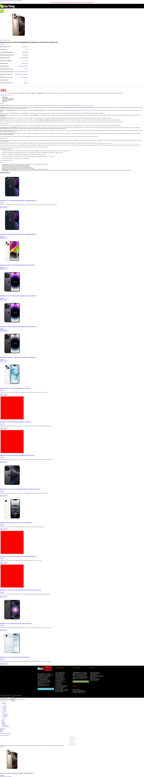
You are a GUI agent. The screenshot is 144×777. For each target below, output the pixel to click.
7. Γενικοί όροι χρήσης (59, 678)
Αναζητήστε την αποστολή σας (78, 690)
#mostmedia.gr (46, 682)
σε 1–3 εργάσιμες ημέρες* (23, 77)
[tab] (5, 97)
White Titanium (82, 107)
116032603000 (47, 685)
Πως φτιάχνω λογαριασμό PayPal (79, 692)
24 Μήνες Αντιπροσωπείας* (23, 66)
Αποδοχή (1, 746)
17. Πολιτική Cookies (59, 688)
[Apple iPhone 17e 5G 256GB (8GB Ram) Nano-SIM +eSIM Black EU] (12, 621)
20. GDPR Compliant (59, 691)
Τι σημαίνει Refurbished (94, 678)
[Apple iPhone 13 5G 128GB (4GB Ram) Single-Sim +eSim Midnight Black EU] (12, 198)
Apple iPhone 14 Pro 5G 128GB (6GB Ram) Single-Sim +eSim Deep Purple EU (18, 295)
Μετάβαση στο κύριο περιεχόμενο (16, 0)
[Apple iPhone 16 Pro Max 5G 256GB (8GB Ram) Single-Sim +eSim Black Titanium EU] (12, 486)
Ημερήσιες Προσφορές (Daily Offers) (97, 676)
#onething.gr (44, 683)
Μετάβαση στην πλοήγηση (5, 0)
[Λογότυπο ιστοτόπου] (7, 8)
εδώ (28, 158)
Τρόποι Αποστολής (76, 689)
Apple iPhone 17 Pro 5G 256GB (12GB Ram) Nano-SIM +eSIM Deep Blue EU (18, 556)
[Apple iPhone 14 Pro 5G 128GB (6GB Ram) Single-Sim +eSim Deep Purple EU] (12, 293)
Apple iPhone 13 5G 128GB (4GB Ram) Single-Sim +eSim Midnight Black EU (18, 200)
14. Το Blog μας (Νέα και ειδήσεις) (61, 685)
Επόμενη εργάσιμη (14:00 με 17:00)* (21, 74)
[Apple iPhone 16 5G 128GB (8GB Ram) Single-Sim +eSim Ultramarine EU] (12, 453)
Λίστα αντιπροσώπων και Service (6, 160)
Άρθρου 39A (58, 93)
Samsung (61, 150)
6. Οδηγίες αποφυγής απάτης (60, 677)
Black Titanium (69, 107)
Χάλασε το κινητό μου (94, 680)
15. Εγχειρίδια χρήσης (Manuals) (61, 686)
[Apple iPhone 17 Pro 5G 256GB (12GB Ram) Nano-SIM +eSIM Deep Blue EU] (12, 554)
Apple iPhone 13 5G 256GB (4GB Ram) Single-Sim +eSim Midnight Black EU (18, 234)
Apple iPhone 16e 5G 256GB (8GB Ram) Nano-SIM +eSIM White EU (16, 522)
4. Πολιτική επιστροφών (59, 675)
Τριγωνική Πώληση (93, 674)
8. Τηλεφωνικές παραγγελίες (60, 679)
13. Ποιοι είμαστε (58, 684)
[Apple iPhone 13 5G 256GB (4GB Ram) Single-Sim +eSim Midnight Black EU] (12, 232)
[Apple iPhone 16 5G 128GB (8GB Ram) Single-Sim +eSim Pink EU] (12, 419)
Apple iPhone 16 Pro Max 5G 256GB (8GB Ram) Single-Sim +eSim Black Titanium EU (20, 489)
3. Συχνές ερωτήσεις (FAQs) (60, 674)
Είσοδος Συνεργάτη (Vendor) (95, 673)
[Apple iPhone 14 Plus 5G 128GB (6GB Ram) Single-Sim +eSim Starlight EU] (12, 262)
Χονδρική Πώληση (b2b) (94, 672)
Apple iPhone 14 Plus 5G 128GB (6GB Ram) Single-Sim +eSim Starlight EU (17, 265)
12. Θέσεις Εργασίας (59, 683)
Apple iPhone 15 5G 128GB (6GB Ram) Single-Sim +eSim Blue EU (15, 388)
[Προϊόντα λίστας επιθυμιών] (141, 6)
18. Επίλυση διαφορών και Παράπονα (62, 689)
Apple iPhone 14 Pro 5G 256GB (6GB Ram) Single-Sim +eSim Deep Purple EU (18, 326)
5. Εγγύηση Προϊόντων (59, 676)
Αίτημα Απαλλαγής (119, 93)
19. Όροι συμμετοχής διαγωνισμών (61, 690)
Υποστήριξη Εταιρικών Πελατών (96, 675)
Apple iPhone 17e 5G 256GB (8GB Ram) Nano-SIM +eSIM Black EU (16, 623)
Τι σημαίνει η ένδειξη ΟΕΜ (95, 679)
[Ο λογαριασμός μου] (142, 6)
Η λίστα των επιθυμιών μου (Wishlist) (79, 691)
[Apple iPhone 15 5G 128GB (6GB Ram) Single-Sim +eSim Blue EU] (12, 386)
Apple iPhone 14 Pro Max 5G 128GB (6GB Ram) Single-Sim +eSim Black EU (18, 357)
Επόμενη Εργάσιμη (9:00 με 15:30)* (21, 71)
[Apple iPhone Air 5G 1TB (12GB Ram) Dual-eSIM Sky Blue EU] (12, 655)
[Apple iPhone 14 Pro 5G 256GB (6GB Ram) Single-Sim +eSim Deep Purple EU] (12, 324)
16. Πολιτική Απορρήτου (59, 687)
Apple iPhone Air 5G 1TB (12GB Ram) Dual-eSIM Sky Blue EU (15, 657)
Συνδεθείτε (2, 44)
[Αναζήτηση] (139, 6)
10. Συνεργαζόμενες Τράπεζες (60, 681)
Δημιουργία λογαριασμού (4, 735)
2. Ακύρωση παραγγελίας (59, 673)
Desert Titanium (75, 107)
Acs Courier (26, 68)
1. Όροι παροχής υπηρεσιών (60, 672)
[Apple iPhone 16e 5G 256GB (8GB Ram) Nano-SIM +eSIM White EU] (12, 520)
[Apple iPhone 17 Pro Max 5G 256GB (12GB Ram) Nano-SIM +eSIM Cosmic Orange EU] (12, 587)
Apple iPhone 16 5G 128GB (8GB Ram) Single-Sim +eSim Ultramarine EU (17, 455)
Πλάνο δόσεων (93, 677)
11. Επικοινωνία (58, 682)
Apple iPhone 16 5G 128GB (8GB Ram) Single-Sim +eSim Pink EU (15, 421)
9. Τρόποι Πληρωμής (59, 680)
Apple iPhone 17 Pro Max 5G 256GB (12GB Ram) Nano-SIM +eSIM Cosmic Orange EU (20, 590)
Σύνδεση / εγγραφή (5, 726)
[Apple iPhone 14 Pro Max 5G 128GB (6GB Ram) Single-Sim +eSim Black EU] (12, 355)
